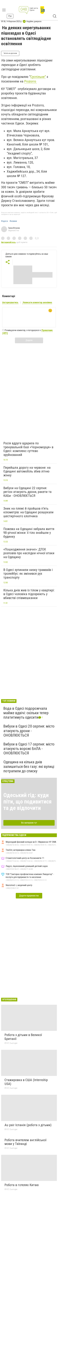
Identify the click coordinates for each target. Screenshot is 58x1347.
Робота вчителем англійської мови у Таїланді (25, 1142)
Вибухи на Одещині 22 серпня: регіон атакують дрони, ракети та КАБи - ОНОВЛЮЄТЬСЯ (27, 492)
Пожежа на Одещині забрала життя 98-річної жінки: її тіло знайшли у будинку (28, 533)
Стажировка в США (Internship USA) (26, 1082)
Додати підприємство (29, 895)
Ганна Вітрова (14, 228)
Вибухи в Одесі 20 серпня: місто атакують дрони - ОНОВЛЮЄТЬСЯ (28, 730)
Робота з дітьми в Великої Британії (23, 1037)
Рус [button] (10, 16)
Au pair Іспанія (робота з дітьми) (28, 1125)
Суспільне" (38, 77)
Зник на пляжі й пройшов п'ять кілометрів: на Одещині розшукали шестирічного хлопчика (28, 512)
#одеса (4, 221)
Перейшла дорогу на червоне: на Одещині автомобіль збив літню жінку (27, 471)
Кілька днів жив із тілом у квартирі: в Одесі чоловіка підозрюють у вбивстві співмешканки (28, 594)
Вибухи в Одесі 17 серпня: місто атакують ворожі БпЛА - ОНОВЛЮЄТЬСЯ (28, 748)
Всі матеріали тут (29, 822)
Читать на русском (10, 53)
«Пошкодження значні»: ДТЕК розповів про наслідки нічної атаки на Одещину (28, 553)
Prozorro (30, 81)
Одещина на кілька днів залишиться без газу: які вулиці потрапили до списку (28, 766)
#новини (13, 221)
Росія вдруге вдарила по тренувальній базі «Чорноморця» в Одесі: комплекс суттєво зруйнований (28, 449)
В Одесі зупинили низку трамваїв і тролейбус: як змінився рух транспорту (28, 573)
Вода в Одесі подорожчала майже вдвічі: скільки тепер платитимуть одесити (26, 713)
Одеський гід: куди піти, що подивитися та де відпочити (27, 801)
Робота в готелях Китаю (22, 1185)
